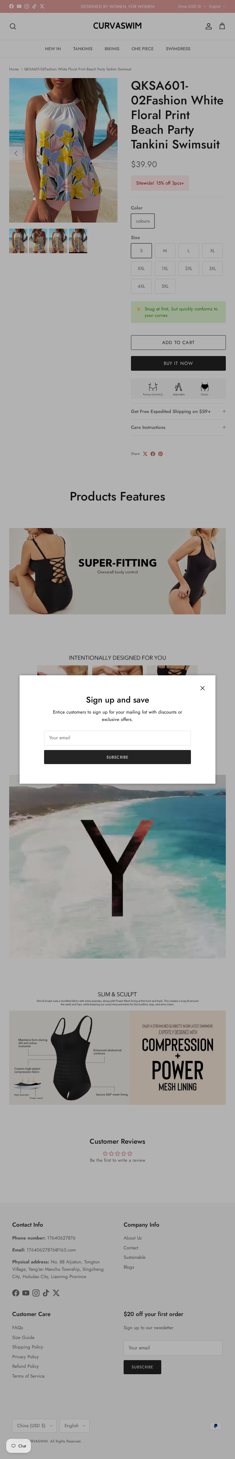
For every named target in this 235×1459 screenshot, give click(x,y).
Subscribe (117, 757)
